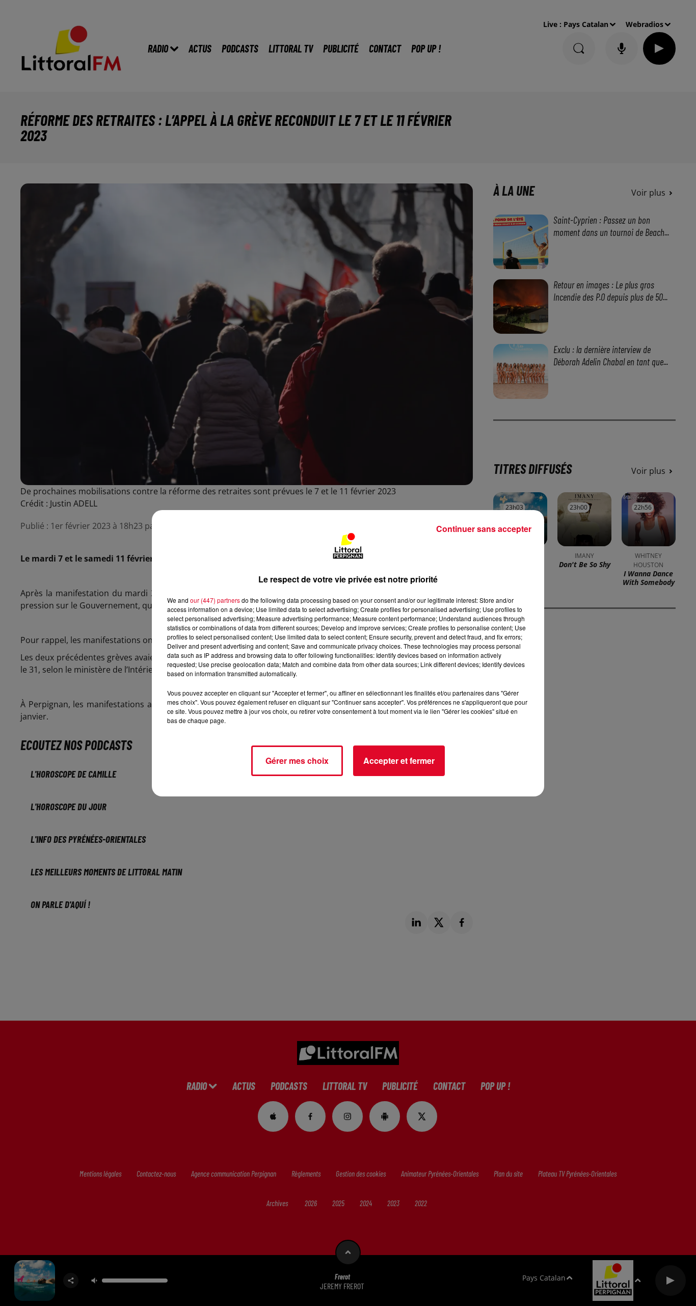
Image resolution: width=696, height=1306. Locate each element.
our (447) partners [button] (215, 600)
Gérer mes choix (297, 760)
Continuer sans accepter (483, 529)
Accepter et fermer (399, 760)
